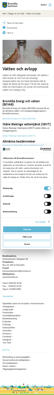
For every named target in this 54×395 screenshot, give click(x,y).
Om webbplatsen (10, 363)
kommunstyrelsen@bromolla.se (17, 271)
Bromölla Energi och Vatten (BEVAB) (19, 119)
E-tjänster (7, 322)
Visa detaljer (40, 222)
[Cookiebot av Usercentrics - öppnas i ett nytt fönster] (40, 149)
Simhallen (7, 331)
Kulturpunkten (9, 328)
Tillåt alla (27, 229)
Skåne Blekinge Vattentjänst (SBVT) (19, 136)
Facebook (7, 337)
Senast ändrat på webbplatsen (16, 360)
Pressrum (7, 334)
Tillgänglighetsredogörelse (14, 369)
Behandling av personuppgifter (16, 357)
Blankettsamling (10, 319)
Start (4, 14)
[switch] (47, 196)
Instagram (7, 340)
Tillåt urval (27, 237)
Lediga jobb (8, 309)
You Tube (7, 343)
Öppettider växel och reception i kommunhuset (23, 303)
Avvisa (27, 244)
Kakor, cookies (9, 366)
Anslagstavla (9, 306)
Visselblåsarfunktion (12, 315)
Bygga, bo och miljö (16, 14)
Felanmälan (8, 312)
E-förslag (7, 325)
